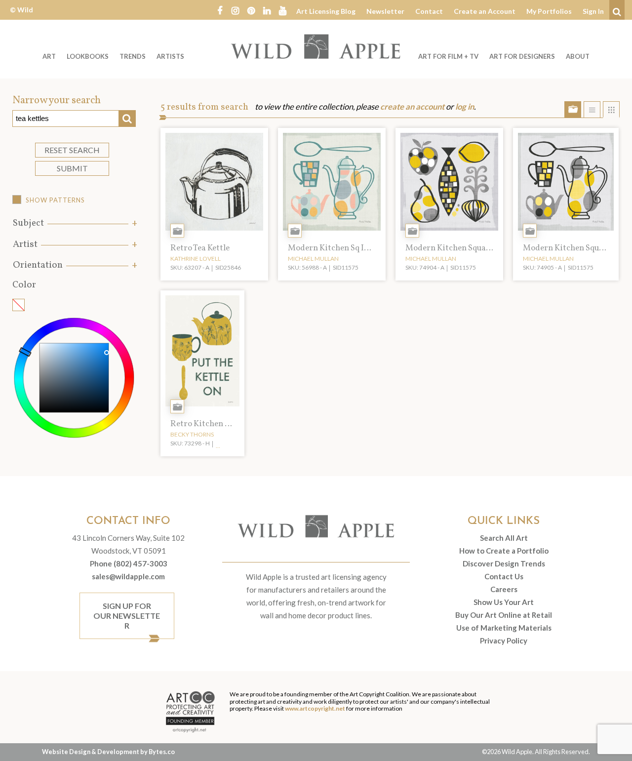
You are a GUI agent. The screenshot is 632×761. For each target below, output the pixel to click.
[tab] (74, 223)
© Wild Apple (21, 17)
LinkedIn (267, 9)
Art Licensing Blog (326, 11)
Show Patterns (55, 200)
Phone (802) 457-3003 (128, 563)
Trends (132, 56)
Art (49, 56)
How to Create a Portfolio (504, 550)
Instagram (235, 9)
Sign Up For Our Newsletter (126, 615)
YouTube (283, 9)
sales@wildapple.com (128, 576)
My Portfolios (549, 11)
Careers (503, 589)
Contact (429, 11)
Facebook (219, 9)
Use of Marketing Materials (504, 627)
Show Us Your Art (504, 602)
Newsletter (385, 11)
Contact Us (503, 576)
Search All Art (504, 537)
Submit (72, 168)
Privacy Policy (503, 640)
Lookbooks (88, 56)
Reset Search (72, 150)
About (578, 56)
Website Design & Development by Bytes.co (108, 752)
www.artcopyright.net (315, 708)
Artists (170, 56)
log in (464, 107)
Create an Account (484, 11)
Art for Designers (522, 56)
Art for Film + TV (448, 56)
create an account (412, 107)
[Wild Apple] (316, 46)
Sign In (593, 11)
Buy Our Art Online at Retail (503, 614)
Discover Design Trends (504, 563)
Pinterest (251, 9)
